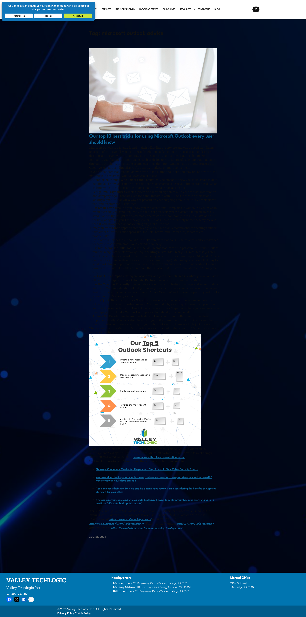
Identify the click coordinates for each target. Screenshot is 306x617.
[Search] (255, 9)
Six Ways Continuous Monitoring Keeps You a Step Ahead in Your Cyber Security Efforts (147, 469)
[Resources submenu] (194, 9)
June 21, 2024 (97, 537)
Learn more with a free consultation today (159, 457)
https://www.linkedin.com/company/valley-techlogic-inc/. (147, 528)
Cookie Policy (83, 613)
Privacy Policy (65, 613)
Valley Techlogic (36, 580)
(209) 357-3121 (19, 594)
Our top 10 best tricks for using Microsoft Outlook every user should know (151, 139)
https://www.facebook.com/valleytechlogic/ (116, 523)
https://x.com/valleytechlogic (195, 523)
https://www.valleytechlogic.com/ (130, 519)
